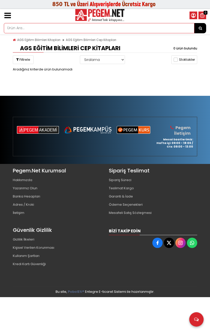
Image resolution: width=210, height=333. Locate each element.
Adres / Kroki (23, 204)
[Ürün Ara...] (200, 28)
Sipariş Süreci (120, 180)
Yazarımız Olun (25, 188)
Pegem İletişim (182, 130)
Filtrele (24, 59)
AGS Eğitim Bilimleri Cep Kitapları (91, 40)
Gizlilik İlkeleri (23, 239)
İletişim (18, 212)
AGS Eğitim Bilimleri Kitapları (38, 40)
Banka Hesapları (26, 196)
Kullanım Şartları (26, 255)
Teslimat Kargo (121, 188)
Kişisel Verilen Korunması (33, 247)
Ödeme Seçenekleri (126, 204)
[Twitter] (169, 243)
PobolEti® (76, 291)
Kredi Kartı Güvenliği (29, 264)
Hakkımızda (22, 180)
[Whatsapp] (192, 243)
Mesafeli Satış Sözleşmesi (130, 212)
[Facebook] (157, 243)
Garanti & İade (121, 196)
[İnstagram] (180, 243)
